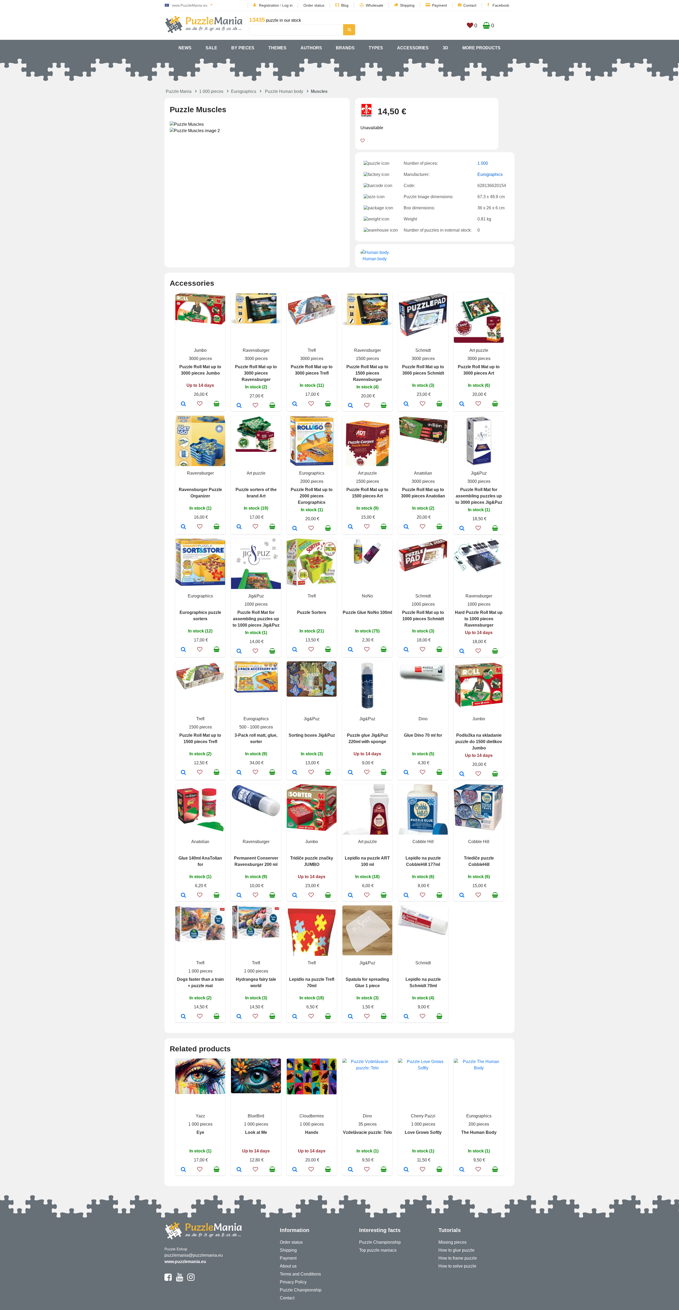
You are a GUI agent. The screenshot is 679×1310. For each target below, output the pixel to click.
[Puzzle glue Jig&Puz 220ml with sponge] (350, 772)
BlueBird (256, 1116)
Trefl (312, 350)
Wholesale (374, 5)
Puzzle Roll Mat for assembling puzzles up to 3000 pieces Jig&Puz (478, 496)
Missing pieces (452, 1242)
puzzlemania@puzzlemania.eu (193, 1255)
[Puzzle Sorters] (294, 650)
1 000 (482, 163)
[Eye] (183, 1169)
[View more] (200, 323)
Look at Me (256, 1132)
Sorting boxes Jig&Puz (312, 735)
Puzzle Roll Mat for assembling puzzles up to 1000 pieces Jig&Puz (256, 618)
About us (288, 1266)
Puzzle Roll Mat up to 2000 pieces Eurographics (312, 496)
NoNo (367, 596)
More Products (481, 48)
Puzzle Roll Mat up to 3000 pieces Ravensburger (256, 373)
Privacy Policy (293, 1282)
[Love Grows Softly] (406, 1169)
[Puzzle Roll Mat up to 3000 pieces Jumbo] (183, 404)
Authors (311, 48)
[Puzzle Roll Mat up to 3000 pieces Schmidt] (406, 404)
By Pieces (242, 48)
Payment (439, 5)
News (185, 48)
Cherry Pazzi (423, 1116)
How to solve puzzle (457, 1266)
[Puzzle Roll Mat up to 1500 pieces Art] (350, 527)
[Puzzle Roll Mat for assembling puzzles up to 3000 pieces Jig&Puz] (461, 528)
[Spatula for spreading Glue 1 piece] (350, 1016)
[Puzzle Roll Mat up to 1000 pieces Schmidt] (406, 650)
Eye (200, 1132)
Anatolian (423, 473)
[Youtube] (179, 1279)
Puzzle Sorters (311, 612)
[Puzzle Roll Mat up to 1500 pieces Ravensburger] (350, 405)
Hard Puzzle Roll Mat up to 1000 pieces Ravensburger (479, 618)
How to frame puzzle (457, 1258)
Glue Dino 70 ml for (423, 735)
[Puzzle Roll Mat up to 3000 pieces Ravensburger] (239, 405)
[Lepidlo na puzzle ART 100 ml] (350, 895)
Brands (345, 48)
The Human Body (479, 1132)
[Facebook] (168, 1279)
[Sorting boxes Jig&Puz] (294, 772)
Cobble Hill (423, 841)
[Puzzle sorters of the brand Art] (239, 527)
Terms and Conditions (300, 1274)
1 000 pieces (211, 91)
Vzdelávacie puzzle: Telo (367, 1132)
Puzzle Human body (284, 91)
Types (376, 48)
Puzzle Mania (178, 91)
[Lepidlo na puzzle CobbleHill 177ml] (406, 895)
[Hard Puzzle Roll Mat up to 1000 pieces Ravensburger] (461, 651)
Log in (287, 5)
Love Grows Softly (423, 1132)
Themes (277, 48)
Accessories (413, 48)
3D (445, 48)
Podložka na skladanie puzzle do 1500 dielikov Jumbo (478, 741)
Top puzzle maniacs (378, 1250)
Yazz (200, 1116)
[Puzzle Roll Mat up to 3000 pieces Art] (461, 404)
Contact (469, 5)
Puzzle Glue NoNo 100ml (367, 612)
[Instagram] (190, 1279)
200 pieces (478, 1124)
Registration (269, 5)
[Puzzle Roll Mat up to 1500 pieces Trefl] (183, 772)
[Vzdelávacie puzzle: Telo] (350, 1169)
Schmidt (423, 350)
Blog (345, 5)
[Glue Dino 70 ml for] (406, 772)
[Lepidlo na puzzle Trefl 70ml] (294, 1016)
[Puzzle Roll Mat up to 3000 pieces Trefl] (294, 404)
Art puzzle (478, 350)
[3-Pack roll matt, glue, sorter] (239, 772)
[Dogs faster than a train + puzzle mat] (183, 1016)
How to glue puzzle (456, 1250)
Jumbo (200, 350)
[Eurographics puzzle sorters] (183, 650)
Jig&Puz (479, 473)
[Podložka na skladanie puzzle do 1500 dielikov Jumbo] (461, 774)
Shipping (407, 5)
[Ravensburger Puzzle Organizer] (183, 527)
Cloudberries (311, 1116)
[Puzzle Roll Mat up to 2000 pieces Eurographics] (294, 528)
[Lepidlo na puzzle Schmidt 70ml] (406, 1016)
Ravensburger (256, 350)
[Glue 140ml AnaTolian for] (183, 895)
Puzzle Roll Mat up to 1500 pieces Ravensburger (367, 373)
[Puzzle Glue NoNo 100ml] (350, 650)
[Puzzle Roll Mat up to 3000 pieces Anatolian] (406, 527)
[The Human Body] (461, 1169)
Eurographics (243, 91)
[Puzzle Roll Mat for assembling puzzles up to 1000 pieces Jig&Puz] (239, 651)
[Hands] (294, 1169)
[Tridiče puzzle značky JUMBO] (294, 895)
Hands (311, 1132)
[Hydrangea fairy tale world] (239, 1016)
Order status (313, 5)
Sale (211, 48)
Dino (423, 719)
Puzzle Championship (300, 1290)
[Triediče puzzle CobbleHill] (461, 895)
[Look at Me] (239, 1169)
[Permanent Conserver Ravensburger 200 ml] (239, 895)
